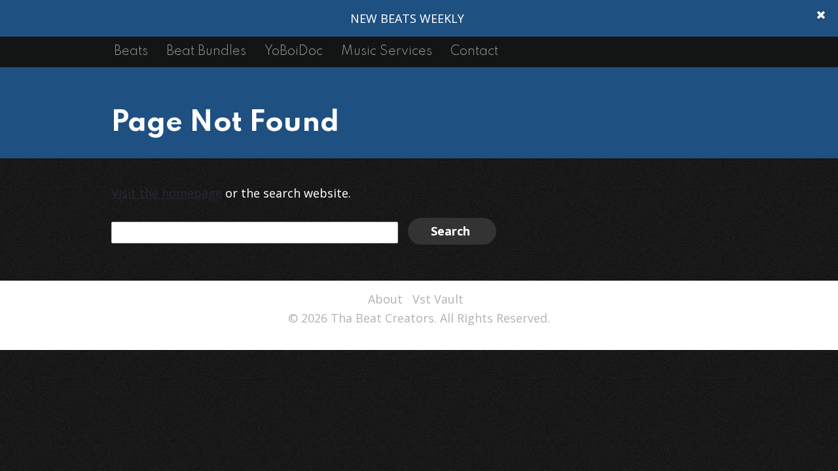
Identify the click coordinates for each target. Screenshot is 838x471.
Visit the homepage (166, 193)
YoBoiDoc (293, 51)
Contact (474, 51)
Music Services (386, 51)
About (385, 299)
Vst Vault (438, 299)
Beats (131, 51)
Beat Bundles (206, 51)
